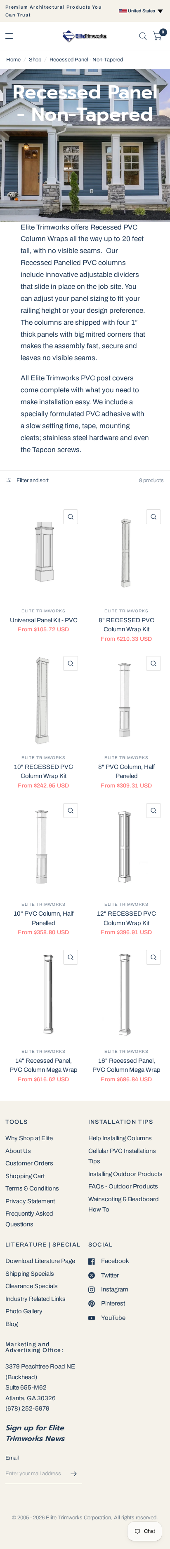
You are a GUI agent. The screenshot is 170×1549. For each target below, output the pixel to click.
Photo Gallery (23, 1311)
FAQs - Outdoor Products (123, 1186)
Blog (11, 1324)
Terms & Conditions (32, 1188)
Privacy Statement (30, 1201)
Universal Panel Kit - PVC (44, 620)
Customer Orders (29, 1163)
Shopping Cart (25, 1176)
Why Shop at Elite (29, 1138)
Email (12, 1458)
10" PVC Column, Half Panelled (43, 918)
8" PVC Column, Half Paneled (126, 772)
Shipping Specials (29, 1273)
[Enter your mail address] (74, 1473)
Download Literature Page (40, 1261)
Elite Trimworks (43, 611)
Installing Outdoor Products (125, 1174)
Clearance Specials (31, 1286)
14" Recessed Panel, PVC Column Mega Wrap (43, 1065)
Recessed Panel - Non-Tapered (86, 60)
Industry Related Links (35, 1299)
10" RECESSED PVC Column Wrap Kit (43, 772)
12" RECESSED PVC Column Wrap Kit (126, 918)
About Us (18, 1151)
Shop (35, 60)
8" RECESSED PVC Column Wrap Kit (126, 625)
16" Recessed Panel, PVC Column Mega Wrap (126, 1065)
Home (13, 60)
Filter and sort (32, 480)
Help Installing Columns (120, 1138)
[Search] (143, 36)
